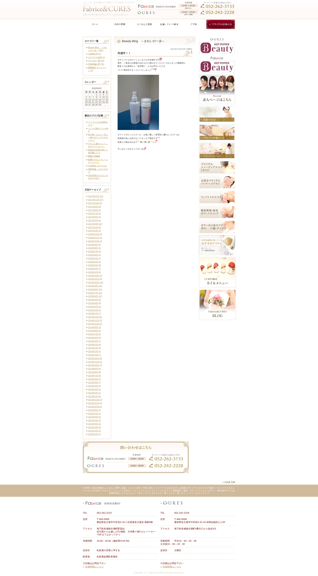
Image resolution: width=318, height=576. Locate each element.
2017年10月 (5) (95, 203)
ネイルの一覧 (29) (96, 61)
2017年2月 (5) (94, 227)
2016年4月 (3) (94, 262)
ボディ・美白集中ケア (220, 490)
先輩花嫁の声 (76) (96, 64)
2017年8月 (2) (94, 210)
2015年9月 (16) (95, 286)
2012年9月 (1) (94, 410)
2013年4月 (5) (94, 386)
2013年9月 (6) (94, 369)
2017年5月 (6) (94, 217)
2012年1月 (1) (94, 434)
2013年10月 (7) (95, 365)
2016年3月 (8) (94, 265)
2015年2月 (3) (94, 310)
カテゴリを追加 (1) (96, 57)
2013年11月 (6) (95, 362)
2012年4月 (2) (94, 424)
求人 (141, 493)
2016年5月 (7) (94, 258)
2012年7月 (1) (94, 414)
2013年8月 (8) (94, 372)
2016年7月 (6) (94, 251)
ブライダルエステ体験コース (206, 488)
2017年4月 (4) (94, 220)
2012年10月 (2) (95, 407)
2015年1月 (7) (94, 313)
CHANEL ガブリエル (97, 166)
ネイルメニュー (129, 493)
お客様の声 (184, 488)
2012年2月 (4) (94, 431)
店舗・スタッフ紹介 (131, 488)
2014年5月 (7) (94, 341)
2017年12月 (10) (95, 196)
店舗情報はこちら (94, 566)
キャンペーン (187, 493)
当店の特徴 (97, 488)
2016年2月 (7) (94, 269)
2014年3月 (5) (94, 348)
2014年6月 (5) (94, 338)
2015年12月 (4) (95, 276)
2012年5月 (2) (94, 420)
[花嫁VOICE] (217, 122)
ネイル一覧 (174, 493)
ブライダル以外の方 (167, 488)
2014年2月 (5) (94, 351)
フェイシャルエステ (161, 490)
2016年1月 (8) (94, 272)
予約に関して (149, 488)
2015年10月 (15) (95, 282)
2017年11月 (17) (95, 200)
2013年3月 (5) (94, 389)
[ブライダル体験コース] (217, 140)
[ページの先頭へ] (228, 482)
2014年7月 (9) (94, 334)
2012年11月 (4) (95, 403)
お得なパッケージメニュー (136, 490)
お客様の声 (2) (94, 54)
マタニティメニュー (111, 490)
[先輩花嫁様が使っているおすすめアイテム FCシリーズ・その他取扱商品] (217, 254)
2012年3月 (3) (94, 427)
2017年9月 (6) (94, 207)
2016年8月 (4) (94, 248)
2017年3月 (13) (95, 224)
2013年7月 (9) (94, 376)
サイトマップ (202, 493)
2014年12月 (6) (95, 317)
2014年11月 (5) (95, 320)
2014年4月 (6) (94, 345)
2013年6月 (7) (94, 379)
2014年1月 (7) (94, 355)
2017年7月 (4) (94, 213)
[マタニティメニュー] (217, 158)
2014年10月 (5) (95, 324)
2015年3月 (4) (94, 307)
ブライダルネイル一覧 (156, 493)
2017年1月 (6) (94, 231)
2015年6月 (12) (95, 296)
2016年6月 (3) (94, 255)
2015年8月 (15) (95, 289)
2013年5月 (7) (94, 382)
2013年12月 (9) (95, 358)
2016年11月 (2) (95, 238)
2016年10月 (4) (95, 241)
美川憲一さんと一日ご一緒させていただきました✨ (98, 137)
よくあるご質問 (112, 488)
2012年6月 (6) (94, 417)
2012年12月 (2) (95, 400)
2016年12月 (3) (95, 234)
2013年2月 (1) (94, 393)
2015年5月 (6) (94, 300)
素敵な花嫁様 (94, 156)
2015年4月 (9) (94, 303)
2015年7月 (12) (95, 293)
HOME (86, 488)
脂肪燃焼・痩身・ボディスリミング (190, 490)
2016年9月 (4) (94, 245)
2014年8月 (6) (94, 331)
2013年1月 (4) (94, 396)
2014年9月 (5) (94, 327)
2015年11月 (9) (95, 279)
